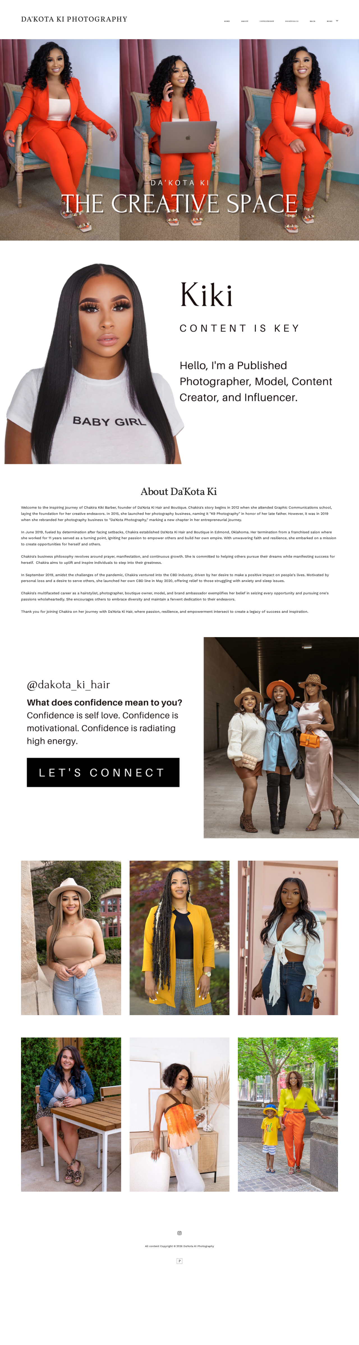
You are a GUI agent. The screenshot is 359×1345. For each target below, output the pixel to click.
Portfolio (292, 21)
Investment (267, 21)
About (245, 21)
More (330, 21)
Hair (313, 21)
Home (227, 21)
